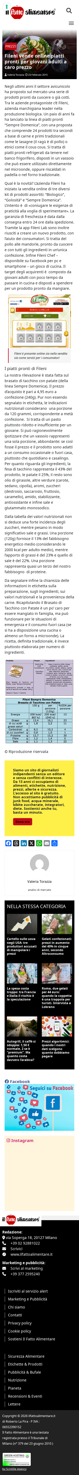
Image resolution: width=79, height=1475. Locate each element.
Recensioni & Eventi (25, 1396)
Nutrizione (17, 1380)
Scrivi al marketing (27, 1268)
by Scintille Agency (14, 1469)
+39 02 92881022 (25, 1243)
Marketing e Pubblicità (27, 1299)
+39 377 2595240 (25, 1273)
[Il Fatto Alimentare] (30, 11)
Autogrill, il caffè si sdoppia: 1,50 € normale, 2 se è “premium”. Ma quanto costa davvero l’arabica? (21, 1050)
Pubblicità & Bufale (24, 1372)
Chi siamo (16, 1307)
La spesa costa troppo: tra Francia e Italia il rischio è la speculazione (21, 994)
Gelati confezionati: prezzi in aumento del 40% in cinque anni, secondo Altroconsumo (57, 946)
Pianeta (14, 1388)
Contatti (15, 1315)
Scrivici (16, 1248)
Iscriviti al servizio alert (28, 1291)
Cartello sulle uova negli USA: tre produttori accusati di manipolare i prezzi (22, 946)
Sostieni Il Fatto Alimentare (31, 1339)
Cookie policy (19, 1331)
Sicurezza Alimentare (26, 1356)
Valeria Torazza (15, 74)
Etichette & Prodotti (25, 1364)
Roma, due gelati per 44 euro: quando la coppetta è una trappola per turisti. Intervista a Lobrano (57, 997)
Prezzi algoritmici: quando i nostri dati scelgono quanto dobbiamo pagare (55, 1048)
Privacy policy (20, 1323)
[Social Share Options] (10, 1206)
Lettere (14, 1404)
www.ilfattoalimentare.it (32, 1254)
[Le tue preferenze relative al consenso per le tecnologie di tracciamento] (6, 6)
